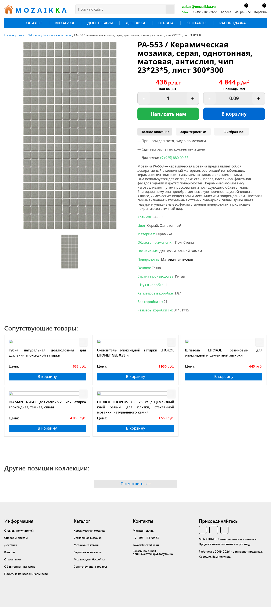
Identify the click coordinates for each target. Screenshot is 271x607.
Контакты (196, 22)
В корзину (234, 114)
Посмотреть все (136, 483)
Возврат (9, 552)
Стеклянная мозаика (87, 538)
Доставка (135, 22)
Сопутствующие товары (90, 566)
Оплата (166, 22)
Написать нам (168, 114)
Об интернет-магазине (19, 566)
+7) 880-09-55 (174, 157)
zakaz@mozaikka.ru (199, 6)
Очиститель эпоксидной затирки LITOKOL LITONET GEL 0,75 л (135, 352)
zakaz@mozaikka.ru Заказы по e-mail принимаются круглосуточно (153, 549)
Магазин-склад (143, 530)
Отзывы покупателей (18, 530)
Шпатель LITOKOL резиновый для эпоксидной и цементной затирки (223, 352)
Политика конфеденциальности (26, 574)
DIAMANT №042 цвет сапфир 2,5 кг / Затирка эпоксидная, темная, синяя (47, 404)
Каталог (33, 22)
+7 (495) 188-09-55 (204, 12)
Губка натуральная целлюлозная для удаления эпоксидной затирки (47, 352)
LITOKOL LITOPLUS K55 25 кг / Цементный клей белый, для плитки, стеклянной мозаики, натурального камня (135, 407)
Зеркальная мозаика (87, 552)
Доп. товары (100, 22)
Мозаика (64, 22)
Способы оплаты (16, 538)
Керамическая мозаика (57, 35)
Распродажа (232, 22)
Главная (9, 35)
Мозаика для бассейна (89, 559)
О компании (12, 559)
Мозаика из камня (86, 545)
